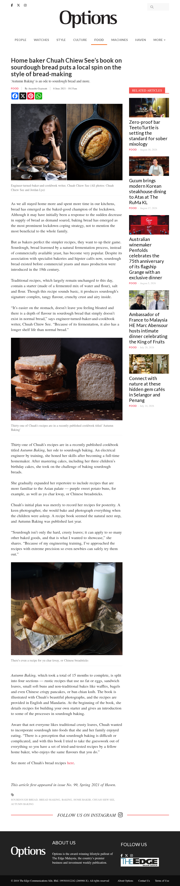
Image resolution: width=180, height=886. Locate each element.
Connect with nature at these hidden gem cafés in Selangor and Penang (147, 389)
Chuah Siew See (103, 799)
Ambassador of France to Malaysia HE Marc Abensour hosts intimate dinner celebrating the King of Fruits (148, 327)
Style (61, 40)
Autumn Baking (22, 804)
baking (67, 799)
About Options (125, 880)
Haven (140, 40)
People (20, 40)
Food (99, 40)
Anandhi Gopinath (37, 88)
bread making (49, 799)
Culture (80, 40)
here (70, 762)
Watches (41, 40)
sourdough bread (24, 799)
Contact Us (144, 880)
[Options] (90, 19)
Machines (119, 40)
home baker (82, 799)
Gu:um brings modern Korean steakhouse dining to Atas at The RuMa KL (147, 191)
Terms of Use (162, 880)
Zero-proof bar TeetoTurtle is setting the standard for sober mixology (148, 133)
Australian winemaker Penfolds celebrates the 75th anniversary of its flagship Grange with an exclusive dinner (146, 258)
